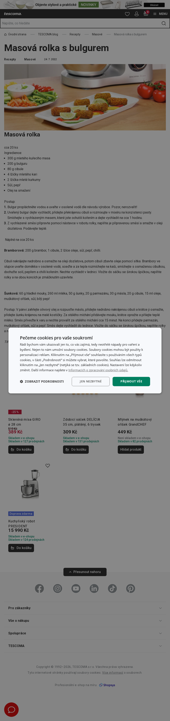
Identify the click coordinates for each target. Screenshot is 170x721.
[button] (42, 381)
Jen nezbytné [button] (91, 381)
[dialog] (85, 360)
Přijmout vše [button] (131, 381)
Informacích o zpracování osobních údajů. (98, 370)
